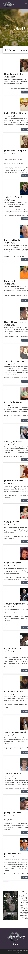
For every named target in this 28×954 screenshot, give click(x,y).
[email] (16, 944)
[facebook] (14, 944)
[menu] (26, 3)
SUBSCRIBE (10, 913)
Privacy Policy (19, 952)
